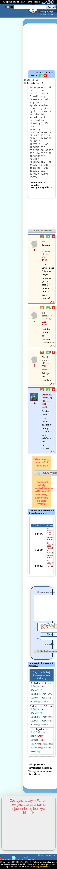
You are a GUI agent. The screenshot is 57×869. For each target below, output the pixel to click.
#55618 (46, 721)
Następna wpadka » (41, 187)
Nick (49, 634)
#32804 (35, 752)
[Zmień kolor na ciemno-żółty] (8, 7)
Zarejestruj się (34, 2)
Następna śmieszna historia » (40, 773)
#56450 (35, 698)
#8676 (36, 744)
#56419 (47, 694)
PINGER (31, 859)
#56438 (36, 690)
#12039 (39, 732)
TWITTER (19, 859)
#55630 (47, 717)
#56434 (37, 686)
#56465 (36, 713)
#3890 (37, 736)
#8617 (48, 744)
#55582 (35, 721)
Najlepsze (48, 11)
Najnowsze (47, 14)
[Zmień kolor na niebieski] (4, 7)
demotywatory (49, 862)
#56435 (44, 702)
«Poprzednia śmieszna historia (40, 766)
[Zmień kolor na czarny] (11, 7)
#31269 (36, 748)
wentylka (47, 394)
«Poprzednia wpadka (38, 183)
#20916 (37, 740)
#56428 (46, 698)
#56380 (35, 725)
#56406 (36, 717)
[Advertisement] (14, 397)
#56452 (36, 694)
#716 (47, 748)
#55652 (44, 725)
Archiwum (47, 3)
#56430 (35, 702)
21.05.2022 (41, 72)
